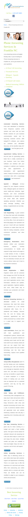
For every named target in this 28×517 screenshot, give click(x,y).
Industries (12, 510)
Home (5, 24)
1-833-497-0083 (17, 13)
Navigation (6, 19)
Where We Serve (11, 512)
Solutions (20, 510)
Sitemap (17, 515)
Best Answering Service (14, 5)
